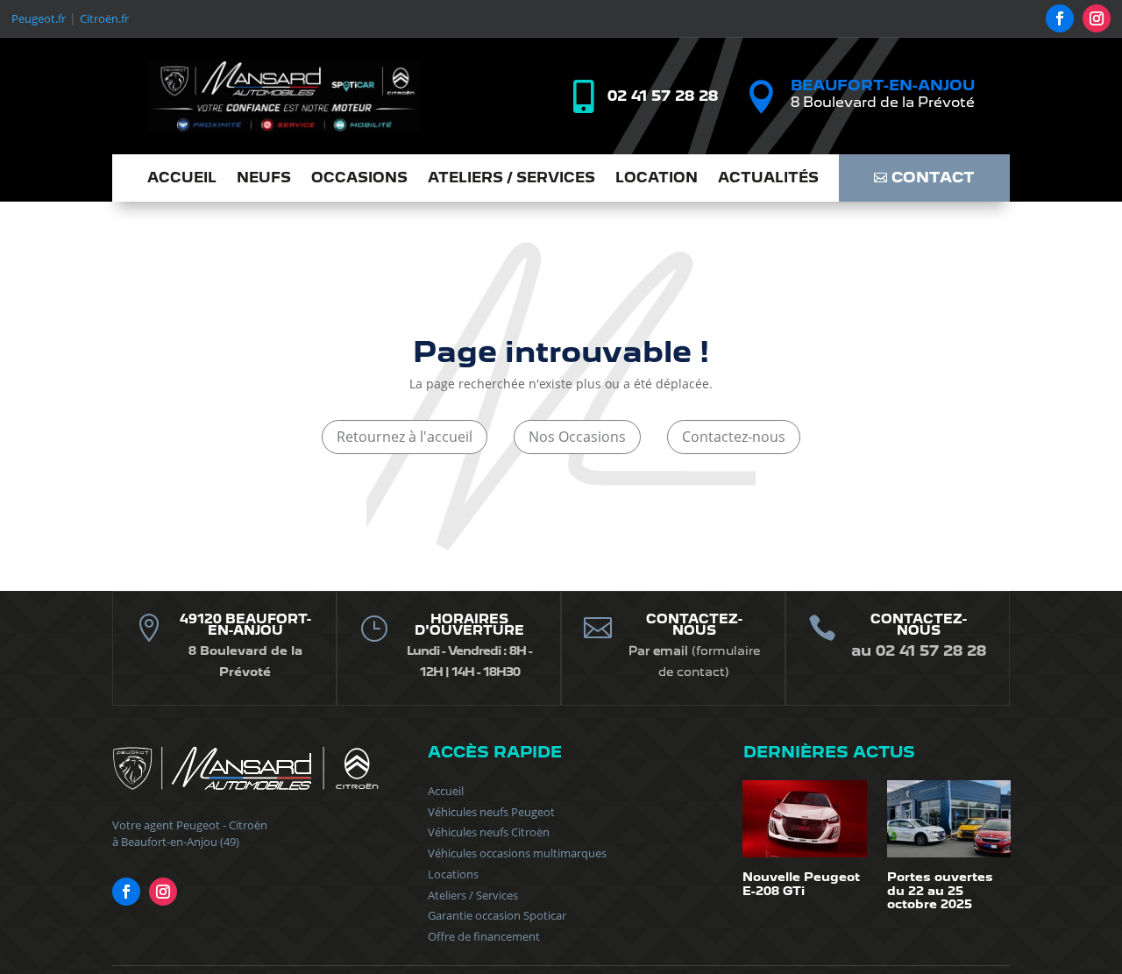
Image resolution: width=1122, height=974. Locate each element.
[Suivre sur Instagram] (1097, 18)
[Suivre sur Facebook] (1060, 18)
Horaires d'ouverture (469, 624)
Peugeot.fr (38, 18)
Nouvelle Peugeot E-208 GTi (801, 884)
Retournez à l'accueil (404, 436)
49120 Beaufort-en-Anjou (245, 624)
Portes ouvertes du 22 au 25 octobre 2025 (940, 890)
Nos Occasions (577, 436)
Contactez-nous (733, 436)
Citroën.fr (104, 18)
